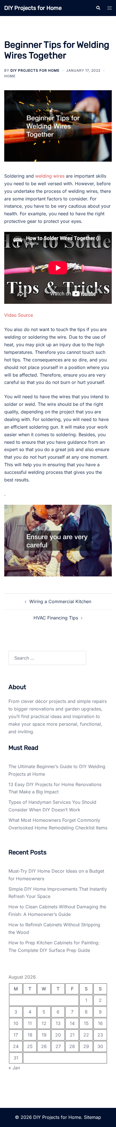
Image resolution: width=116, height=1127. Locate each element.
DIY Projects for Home (33, 7)
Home (9, 76)
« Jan (14, 1068)
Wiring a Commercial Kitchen (60, 601)
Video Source (18, 315)
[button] (98, 8)
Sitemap (92, 1117)
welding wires (49, 176)
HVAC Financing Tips (56, 618)
